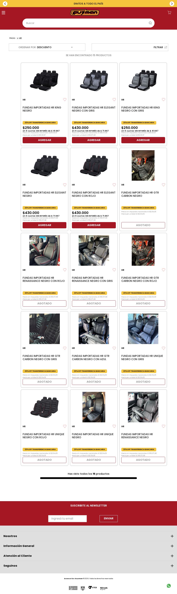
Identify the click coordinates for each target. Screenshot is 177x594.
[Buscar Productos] (151, 23)
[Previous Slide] (5, 3)
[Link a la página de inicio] (12, 38)
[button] (3, 13)
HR (20, 38)
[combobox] (88, 23)
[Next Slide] (172, 3)
